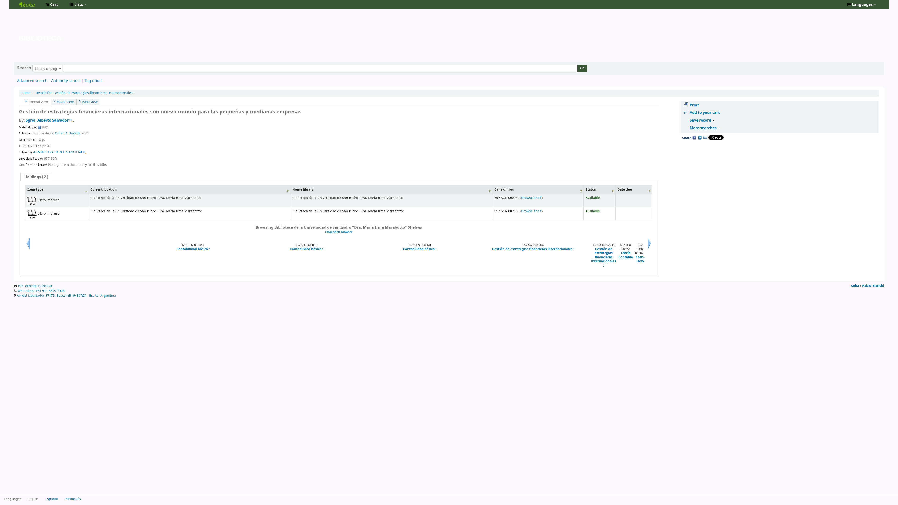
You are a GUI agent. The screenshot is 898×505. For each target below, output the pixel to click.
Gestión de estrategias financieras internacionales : (85, 92)
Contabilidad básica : (193, 249)
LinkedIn (699, 137)
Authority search (66, 81)
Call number (504, 189)
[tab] (36, 177)
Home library (303, 189)
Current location (103, 189)
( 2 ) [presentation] (36, 177)
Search (24, 67)
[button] (52, 4)
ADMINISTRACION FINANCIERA (57, 152)
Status (591, 189)
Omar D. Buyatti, (68, 133)
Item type (35, 189)
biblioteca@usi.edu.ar (35, 286)
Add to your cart (705, 112)
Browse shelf (531, 197)
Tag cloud (93, 81)
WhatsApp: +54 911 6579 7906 (41, 291)
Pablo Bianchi (873, 285)
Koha (855, 285)
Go (582, 68)
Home (25, 92)
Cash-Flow (640, 259)
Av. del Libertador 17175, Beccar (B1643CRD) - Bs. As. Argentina (66, 295)
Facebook (694, 137)
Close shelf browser (338, 232)
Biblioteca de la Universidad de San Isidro (30, 4)
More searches (703, 128)
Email (705, 137)
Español (51, 499)
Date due (624, 189)
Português (73, 499)
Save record (701, 120)
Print (694, 105)
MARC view (65, 102)
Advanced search (32, 81)
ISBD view (90, 102)
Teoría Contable (625, 255)
